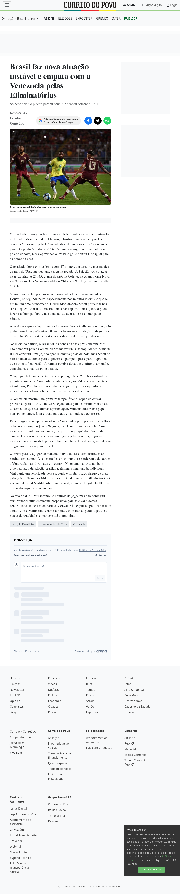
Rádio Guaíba (57, 810)
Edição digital (153, 5)
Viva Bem (16, 753)
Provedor (16, 841)
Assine (132, 5)
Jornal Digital (18, 808)
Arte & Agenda (134, 690)
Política (53, 695)
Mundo (91, 678)
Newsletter (17, 690)
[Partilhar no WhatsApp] (107, 121)
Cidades (53, 706)
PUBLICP (130, 18)
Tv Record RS (56, 815)
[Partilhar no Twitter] (98, 121)
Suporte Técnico (20, 858)
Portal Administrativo (24, 835)
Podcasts (54, 678)
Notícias (53, 690)
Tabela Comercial (135, 755)
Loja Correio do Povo (24, 814)
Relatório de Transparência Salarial (19, 867)
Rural (89, 684)
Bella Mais (131, 695)
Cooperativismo (20, 737)
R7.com (53, 821)
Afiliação (53, 738)
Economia (54, 701)
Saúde (90, 701)
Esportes (92, 712)
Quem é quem (57, 763)
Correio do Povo (59, 804)
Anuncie (129, 738)
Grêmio (129, 678)
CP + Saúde (17, 830)
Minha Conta (18, 852)
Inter (127, 684)
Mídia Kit (130, 749)
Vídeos (52, 684)
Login (174, 5)
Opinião (15, 701)
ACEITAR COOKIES (151, 869)
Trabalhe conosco (60, 769)
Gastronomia (133, 701)
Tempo (90, 690)
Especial (129, 712)
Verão (90, 706)
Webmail (15, 846)
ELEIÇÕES (65, 18)
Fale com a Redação (99, 748)
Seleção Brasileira (18, 18)
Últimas (15, 678)
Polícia (52, 712)
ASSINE (49, 18)
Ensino (90, 695)
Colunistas (17, 706)
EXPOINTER (84, 18)
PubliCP (15, 695)
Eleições (15, 684)
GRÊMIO (102, 18)
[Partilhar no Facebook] (88, 121)
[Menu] (7, 4)
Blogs (13, 712)
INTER (116, 18)
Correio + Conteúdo (23, 731)
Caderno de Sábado (137, 706)
